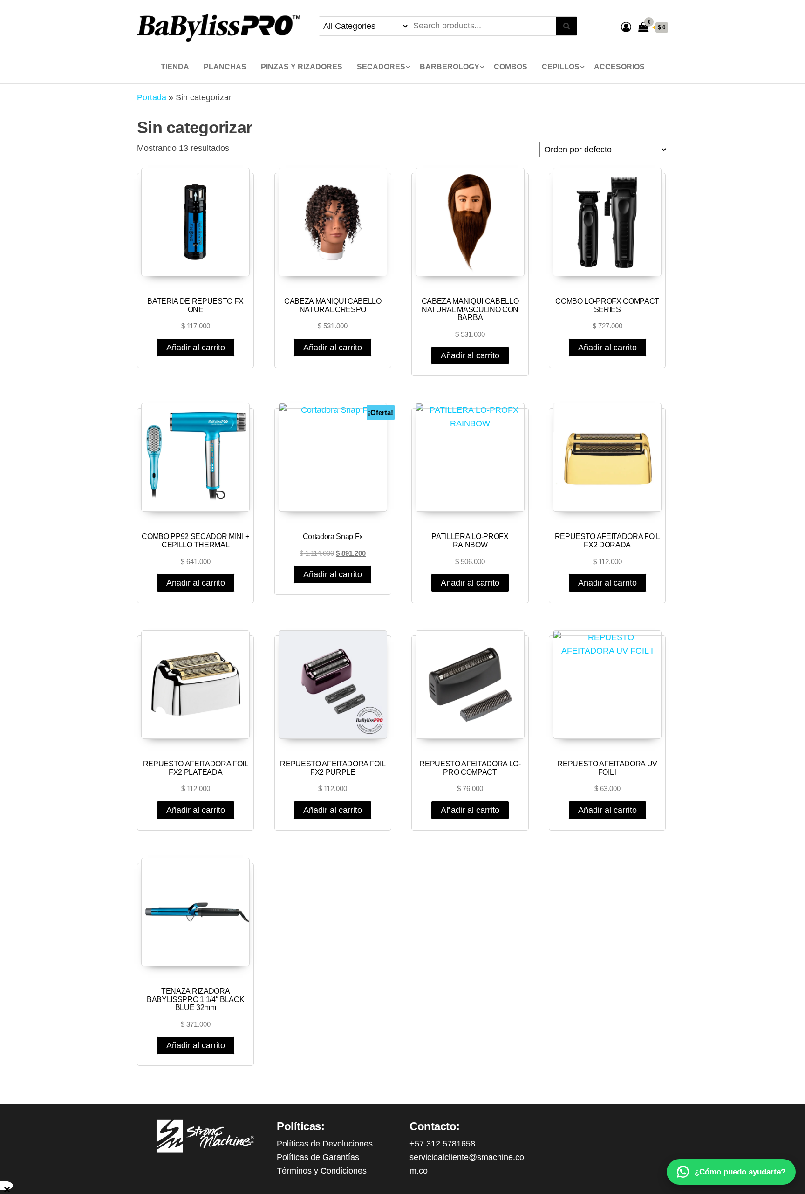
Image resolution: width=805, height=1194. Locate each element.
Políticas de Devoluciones (325, 1143)
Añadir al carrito (195, 347)
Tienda (175, 67)
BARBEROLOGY (449, 67)
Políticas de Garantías (318, 1157)
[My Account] (626, 27)
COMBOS (510, 67)
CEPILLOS (561, 67)
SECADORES (381, 67)
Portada (151, 97)
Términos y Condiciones (322, 1170)
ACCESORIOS (619, 67)
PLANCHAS (225, 67)
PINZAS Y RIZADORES (301, 67)
